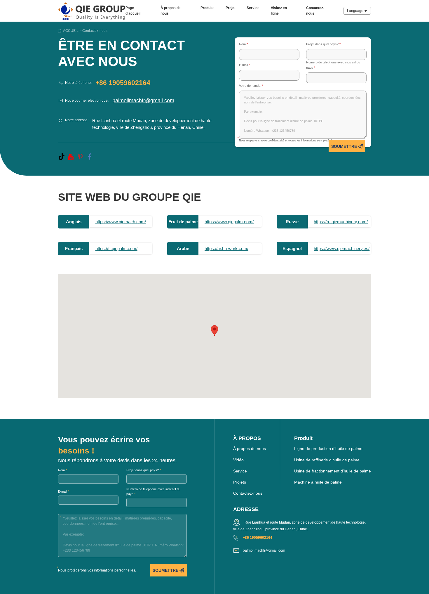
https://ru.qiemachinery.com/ (341, 221)
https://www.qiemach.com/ (120, 221)
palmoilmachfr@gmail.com (143, 100)
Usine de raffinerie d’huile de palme (327, 460)
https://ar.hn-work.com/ (226, 248)
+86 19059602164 (122, 82)
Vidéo (238, 460)
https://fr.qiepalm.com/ (116, 248)
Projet (231, 8)
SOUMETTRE (344, 146)
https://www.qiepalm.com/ (229, 221)
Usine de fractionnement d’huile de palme (332, 471)
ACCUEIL (71, 31)
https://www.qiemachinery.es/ (341, 248)
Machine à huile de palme (318, 482)
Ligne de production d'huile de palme (328, 448)
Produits (207, 8)
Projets (239, 482)
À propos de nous (249, 448)
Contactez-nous (247, 493)
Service (253, 8)
